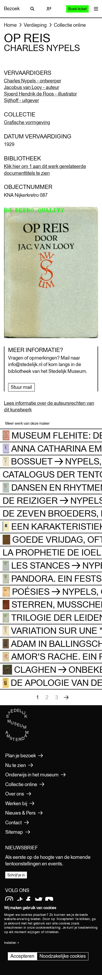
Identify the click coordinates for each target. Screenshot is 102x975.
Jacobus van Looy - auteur (31, 87)
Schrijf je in (16, 875)
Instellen (10, 943)
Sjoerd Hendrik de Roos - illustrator (40, 94)
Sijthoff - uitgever (21, 100)
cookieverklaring (48, 927)
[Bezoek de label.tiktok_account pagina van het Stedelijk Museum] (20, 900)
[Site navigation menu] (94, 9)
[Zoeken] (32, 8)
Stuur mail (21, 387)
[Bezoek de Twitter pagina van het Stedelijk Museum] (39, 900)
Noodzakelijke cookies (62, 956)
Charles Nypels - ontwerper (32, 80)
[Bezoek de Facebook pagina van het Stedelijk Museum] (28, 900)
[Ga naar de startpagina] (17, 740)
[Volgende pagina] (66, 697)
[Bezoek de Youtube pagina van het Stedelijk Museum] (49, 900)
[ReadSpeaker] (48, 8)
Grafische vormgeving (27, 122)
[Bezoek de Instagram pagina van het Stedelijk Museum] (9, 900)
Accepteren (22, 956)
